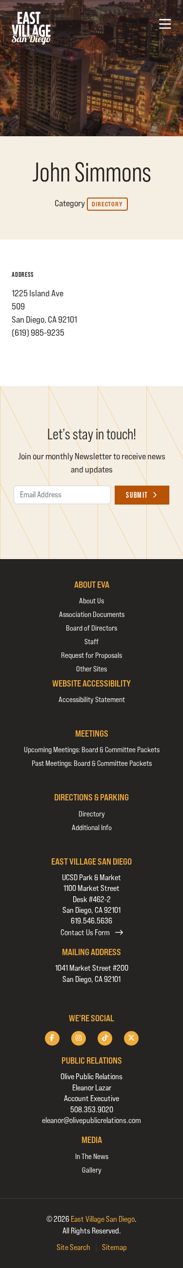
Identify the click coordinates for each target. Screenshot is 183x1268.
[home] (31, 28)
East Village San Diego (103, 1219)
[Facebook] (52, 1038)
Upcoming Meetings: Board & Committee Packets (92, 749)
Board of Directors (91, 628)
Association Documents (91, 614)
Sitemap (114, 1247)
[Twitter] (131, 1038)
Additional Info (92, 827)
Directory (107, 204)
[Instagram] (78, 1038)
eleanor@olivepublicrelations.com (91, 1120)
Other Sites (91, 669)
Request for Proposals (91, 655)
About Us (91, 601)
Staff (91, 641)
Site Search (73, 1247)
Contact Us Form (86, 932)
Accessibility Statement (92, 699)
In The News (91, 1156)
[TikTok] (105, 1038)
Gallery (92, 1170)
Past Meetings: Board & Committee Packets (92, 763)
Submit (137, 495)
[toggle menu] (165, 24)
